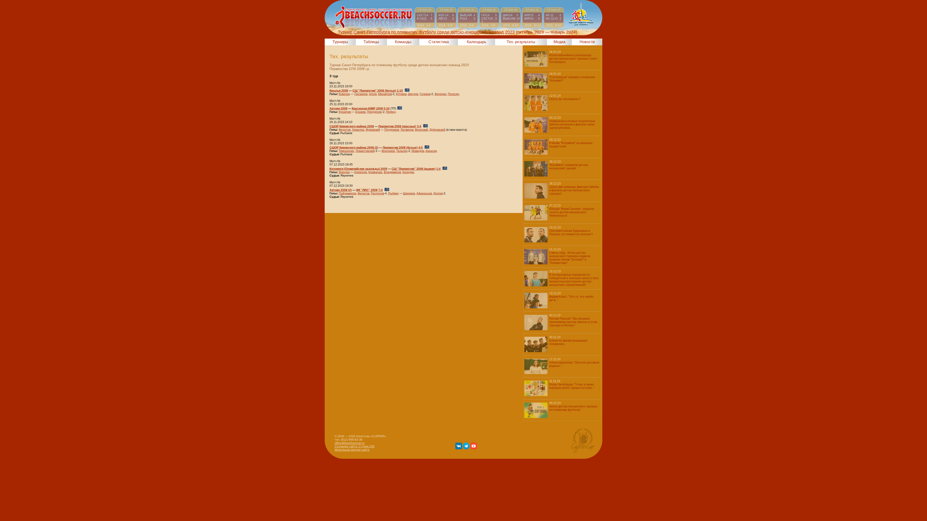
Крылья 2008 (339, 90)
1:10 (400, 90)
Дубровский (437, 129)
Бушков (360, 112)
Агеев (373, 94)
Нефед (391, 112)
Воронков (388, 151)
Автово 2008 (338, 108)
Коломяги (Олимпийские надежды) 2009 (358, 169)
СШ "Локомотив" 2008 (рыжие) (413, 169)
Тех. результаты (521, 42)
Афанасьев (424, 193)
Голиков (425, 94)
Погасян (453, 94)
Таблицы (371, 42)
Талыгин (401, 151)
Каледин (408, 172)
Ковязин (344, 94)
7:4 (380, 190)
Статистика (438, 42)
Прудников (391, 129)
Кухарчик (345, 112)
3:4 (419, 126)
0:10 (387, 108)
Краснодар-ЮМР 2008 (367, 108)
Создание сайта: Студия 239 (354, 446)
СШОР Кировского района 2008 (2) (354, 147)
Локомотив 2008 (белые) (400, 147)
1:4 (438, 169)
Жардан (344, 172)
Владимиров (392, 172)
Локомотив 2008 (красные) (397, 126)
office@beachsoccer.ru (350, 443)
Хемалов (358, 129)
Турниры (340, 42)
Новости (587, 42)
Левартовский (365, 151)
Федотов (345, 129)
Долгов (438, 193)
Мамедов (418, 151)
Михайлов (385, 94)
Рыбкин (393, 193)
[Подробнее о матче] (425, 17)
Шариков (409, 193)
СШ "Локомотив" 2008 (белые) (374, 90)
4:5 (420, 147)
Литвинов (407, 129)
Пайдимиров (347, 193)
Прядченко (374, 112)
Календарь (476, 42)
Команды (403, 42)
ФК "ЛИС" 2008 (367, 190)
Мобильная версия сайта (352, 450)
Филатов (363, 193)
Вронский (421, 129)
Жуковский (372, 129)
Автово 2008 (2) (341, 190)
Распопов (377, 193)
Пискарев (360, 94)
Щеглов (413, 94)
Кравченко (375, 172)
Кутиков (401, 94)
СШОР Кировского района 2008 (352, 126)
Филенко (440, 94)
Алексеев (360, 172)
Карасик (431, 151)
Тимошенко (346, 151)
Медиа (559, 42)
